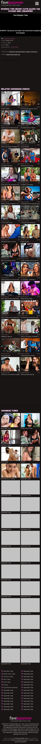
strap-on (34, 51)
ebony (24, 51)
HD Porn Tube (8, 676)
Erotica (5, 685)
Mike (11, 54)
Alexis (8, 54)
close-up (28, 51)
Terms (13, 740)
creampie (18, 51)
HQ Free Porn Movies (10, 687)
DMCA (31, 740)
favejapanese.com (21, 738)
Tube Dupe (14, 47)
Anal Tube (6, 682)
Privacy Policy (22, 740)
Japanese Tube (8, 690)
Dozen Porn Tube (9, 674)
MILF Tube (6, 679)
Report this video (8, 38)
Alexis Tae (17, 54)
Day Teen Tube (8, 671)
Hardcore (12, 51)
